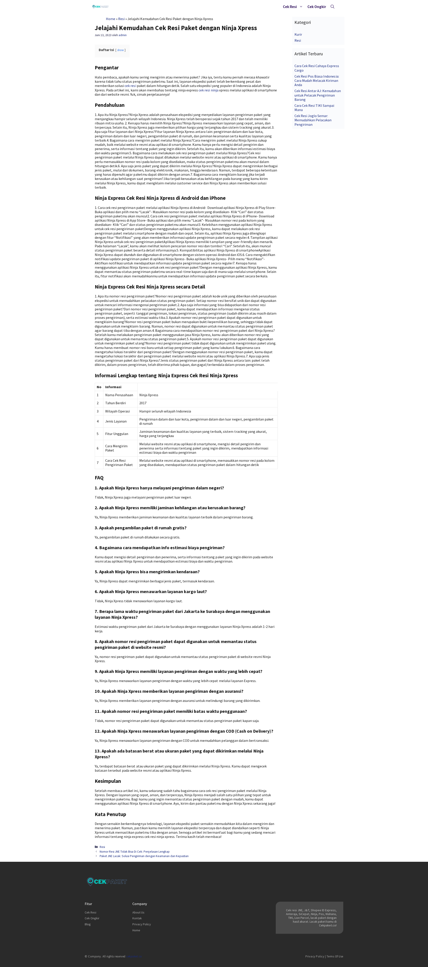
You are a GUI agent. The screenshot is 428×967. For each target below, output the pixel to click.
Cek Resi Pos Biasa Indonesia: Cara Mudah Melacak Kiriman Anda (316, 80)
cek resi (130, 85)
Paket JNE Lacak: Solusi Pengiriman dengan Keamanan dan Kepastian (144, 856)
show (120, 50)
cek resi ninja (208, 90)
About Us (138, 912)
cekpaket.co (134, 956)
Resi (121, 18)
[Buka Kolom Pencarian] (332, 6)
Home (110, 18)
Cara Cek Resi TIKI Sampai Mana (314, 107)
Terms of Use (335, 956)
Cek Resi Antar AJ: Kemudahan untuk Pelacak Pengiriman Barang (317, 95)
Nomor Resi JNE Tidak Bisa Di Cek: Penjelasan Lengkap (135, 852)
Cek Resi (290, 6)
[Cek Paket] (100, 6)
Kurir (298, 34)
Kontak (137, 918)
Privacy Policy (141, 924)
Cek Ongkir (316, 6)
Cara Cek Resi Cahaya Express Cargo (316, 68)
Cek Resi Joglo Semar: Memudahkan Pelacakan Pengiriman (312, 119)
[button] (301, 6)
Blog (88, 924)
